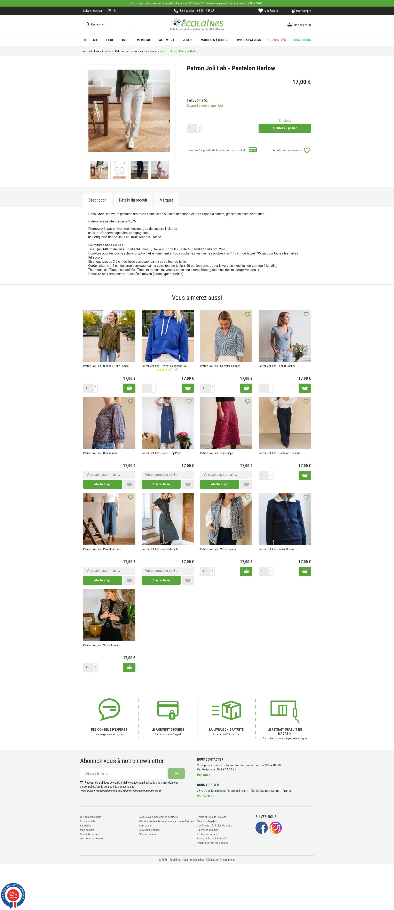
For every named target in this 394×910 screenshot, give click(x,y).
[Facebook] (115, 10)
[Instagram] (109, 11)
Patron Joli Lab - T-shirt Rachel (277, 366)
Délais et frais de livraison (212, 817)
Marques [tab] (166, 200)
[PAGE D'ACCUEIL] (85, 40)
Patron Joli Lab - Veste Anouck (101, 645)
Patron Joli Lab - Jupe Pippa (216, 453)
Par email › (204, 774)
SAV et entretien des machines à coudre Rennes (166, 821)
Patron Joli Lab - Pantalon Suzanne (279, 453)
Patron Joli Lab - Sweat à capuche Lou (164, 366)
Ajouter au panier (285, 128)
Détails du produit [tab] (133, 200)
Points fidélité (87, 821)
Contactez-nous (89, 834)
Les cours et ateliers (91, 838)
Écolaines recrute (207, 834)
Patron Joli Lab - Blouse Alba (100, 453)
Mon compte (87, 830)
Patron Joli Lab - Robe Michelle (160, 549)
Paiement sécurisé (208, 830)
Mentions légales (207, 821)
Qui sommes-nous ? (91, 817)
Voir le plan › (205, 796)
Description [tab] (97, 200)
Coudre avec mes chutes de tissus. (159, 817)
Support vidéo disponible (205, 106)
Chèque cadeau (148, 834)
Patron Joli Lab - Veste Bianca (218, 549)
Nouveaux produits (149, 830)
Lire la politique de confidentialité (115, 786)
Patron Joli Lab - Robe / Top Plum (161, 453)
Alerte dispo (102, 484)
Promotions (145, 825)
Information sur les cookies (212, 842)
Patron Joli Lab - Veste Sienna (276, 549)
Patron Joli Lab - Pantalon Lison (102, 549)
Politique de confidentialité (212, 838)
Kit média (85, 825)
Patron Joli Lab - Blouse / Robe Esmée (106, 366)
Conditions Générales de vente (214, 825)
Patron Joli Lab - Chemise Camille (220, 366)
